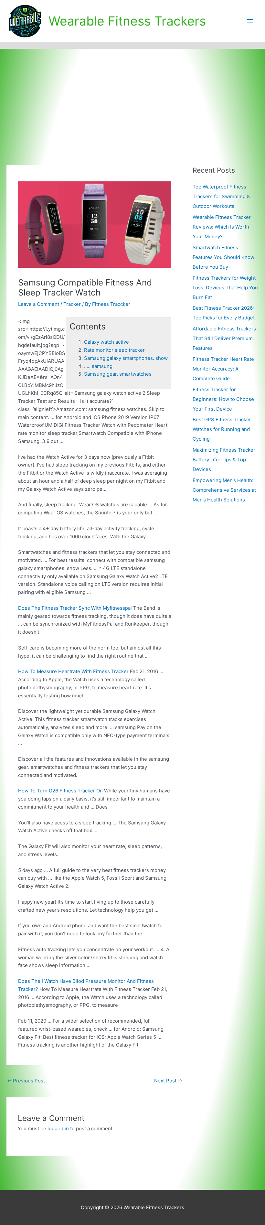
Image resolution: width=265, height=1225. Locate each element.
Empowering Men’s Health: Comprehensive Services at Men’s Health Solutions (224, 490)
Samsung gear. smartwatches (118, 374)
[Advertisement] (132, 97)
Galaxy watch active (106, 342)
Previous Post (26, 1081)
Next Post (168, 1081)
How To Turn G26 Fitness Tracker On (60, 791)
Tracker (72, 304)
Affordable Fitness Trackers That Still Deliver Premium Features (224, 338)
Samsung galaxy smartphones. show (126, 358)
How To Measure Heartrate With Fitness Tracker (73, 671)
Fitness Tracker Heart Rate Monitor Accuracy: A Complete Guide (223, 368)
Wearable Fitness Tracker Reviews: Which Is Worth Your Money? (222, 227)
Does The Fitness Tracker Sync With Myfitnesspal (75, 608)
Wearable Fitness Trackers (127, 20)
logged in (58, 1128)
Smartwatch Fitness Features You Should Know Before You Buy (223, 257)
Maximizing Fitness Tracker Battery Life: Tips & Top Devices (224, 459)
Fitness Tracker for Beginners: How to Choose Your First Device (223, 399)
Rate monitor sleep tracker (114, 350)
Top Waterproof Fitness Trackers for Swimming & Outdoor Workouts (221, 196)
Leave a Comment (38, 304)
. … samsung (98, 366)
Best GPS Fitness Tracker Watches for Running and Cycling (222, 429)
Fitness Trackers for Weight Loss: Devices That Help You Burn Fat (225, 287)
